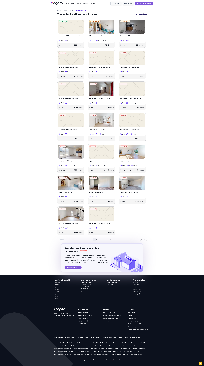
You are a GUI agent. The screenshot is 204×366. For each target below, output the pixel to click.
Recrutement (132, 318)
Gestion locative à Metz (126, 348)
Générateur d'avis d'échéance (112, 315)
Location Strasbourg (137, 294)
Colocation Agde (84, 288)
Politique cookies (133, 321)
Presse (130, 315)
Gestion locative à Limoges (105, 351)
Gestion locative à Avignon (60, 340)
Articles (85, 3)
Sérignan (57, 291)
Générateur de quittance (110, 318)
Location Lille (136, 287)
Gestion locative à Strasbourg (74, 343)
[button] (201, 363)
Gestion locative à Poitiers (106, 345)
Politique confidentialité (135, 324)
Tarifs (80, 327)
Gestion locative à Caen (91, 340)
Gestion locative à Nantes (60, 351)
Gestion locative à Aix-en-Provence (139, 345)
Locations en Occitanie (68, 10)
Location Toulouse (137, 289)
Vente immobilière (83, 321)
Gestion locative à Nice (90, 354)
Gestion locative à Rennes (141, 343)
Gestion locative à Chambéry (91, 343)
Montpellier (57, 282)
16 (110, 239)
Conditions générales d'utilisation (138, 329)
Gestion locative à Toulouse (116, 337)
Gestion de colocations (85, 315)
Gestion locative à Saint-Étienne (62, 345)
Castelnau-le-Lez (59, 287)
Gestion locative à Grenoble (107, 343)
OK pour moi (196, 358)
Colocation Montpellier (86, 284)
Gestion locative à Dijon (133, 351)
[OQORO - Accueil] (57, 3)
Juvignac (57, 289)
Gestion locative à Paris (60, 337)
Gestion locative (83, 312)
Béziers (57, 284)
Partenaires (131, 312)
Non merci (174, 358)
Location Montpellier (137, 293)
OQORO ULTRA (82, 324)
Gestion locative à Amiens (76, 354)
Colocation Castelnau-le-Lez (87, 290)
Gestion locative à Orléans (118, 354)
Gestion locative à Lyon (73, 337)
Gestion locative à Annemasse (134, 354)
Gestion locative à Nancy (103, 354)
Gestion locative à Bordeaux (100, 337)
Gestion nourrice (83, 318)
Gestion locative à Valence (112, 348)
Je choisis (185, 358)
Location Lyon (136, 284)
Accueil (59, 10)
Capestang (57, 294)
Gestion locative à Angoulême (76, 340)
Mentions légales (133, 327)
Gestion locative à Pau (74, 351)
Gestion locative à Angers (119, 340)
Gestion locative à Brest (60, 343)
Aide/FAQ (106, 321)
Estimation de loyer (109, 312)
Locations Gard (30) (111, 287)
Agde (56, 286)
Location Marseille (137, 286)
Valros (56, 298)
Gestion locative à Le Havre (122, 345)
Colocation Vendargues (86, 291)
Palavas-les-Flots (59, 293)
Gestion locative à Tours (105, 340)
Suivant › (143, 239)
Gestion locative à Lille (86, 337)
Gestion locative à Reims (139, 348)
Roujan (56, 296)
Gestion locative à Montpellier (88, 351)
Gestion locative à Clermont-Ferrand (63, 348)
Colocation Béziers (85, 286)
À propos (78, 3)
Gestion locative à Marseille (81, 348)
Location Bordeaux (137, 291)
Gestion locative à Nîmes (133, 340)
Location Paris (136, 282)
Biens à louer (70, 3)
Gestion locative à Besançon (61, 354)
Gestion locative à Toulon (119, 351)
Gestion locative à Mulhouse (96, 348)
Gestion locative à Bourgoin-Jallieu (124, 343)
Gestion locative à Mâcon (77, 345)
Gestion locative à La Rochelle (132, 337)
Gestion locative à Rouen (92, 345)
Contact (92, 3)
